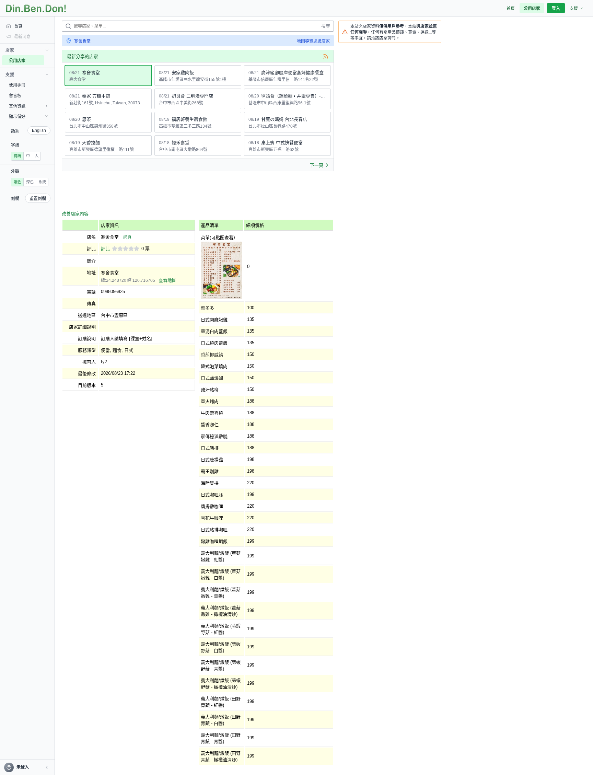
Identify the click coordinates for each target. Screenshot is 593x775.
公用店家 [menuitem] (532, 8)
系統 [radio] (42, 182)
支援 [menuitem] (574, 8)
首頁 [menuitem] (511, 8)
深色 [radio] (30, 182)
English (39, 130)
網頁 (127, 237)
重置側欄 (38, 198)
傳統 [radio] (17, 156)
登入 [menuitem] (556, 8)
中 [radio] (28, 156)
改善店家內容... (77, 213)
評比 (105, 248)
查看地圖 (167, 280)
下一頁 (316, 165)
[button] (46, 767)
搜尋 (325, 25)
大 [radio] (36, 156)
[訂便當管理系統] (35, 8)
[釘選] (49, 60)
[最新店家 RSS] (326, 56)
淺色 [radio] (17, 182)
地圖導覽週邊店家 (313, 41)
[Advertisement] (187, 191)
